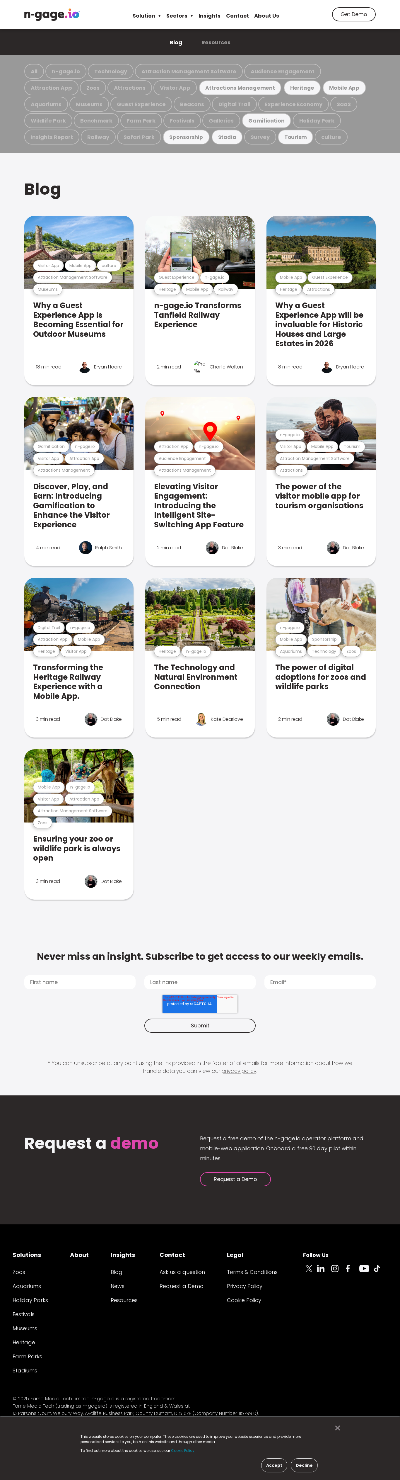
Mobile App (344, 87)
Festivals (182, 120)
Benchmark (96, 120)
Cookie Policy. (183, 1450)
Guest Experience (141, 104)
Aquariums (46, 104)
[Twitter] (310, 1272)
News (117, 1286)
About (79, 1255)
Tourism (295, 137)
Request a (91, 1144)
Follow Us (316, 1255)
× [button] (336, 1428)
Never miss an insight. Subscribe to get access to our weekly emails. (200, 956)
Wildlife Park (48, 120)
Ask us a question (182, 1272)
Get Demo (354, 14)
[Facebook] (352, 1272)
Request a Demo (235, 1179)
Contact (237, 15)
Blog (176, 42)
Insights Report (52, 137)
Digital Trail (234, 104)
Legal (235, 1255)
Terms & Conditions (252, 1272)
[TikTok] (380, 1272)
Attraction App (51, 87)
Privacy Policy (244, 1286)
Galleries (221, 120)
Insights (209, 15)
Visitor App (175, 87)
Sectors (176, 15)
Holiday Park (316, 120)
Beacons (192, 104)
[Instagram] (338, 1272)
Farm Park (141, 120)
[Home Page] (52, 14)
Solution (144, 15)
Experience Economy (293, 104)
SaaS (344, 104)
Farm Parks (27, 1356)
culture (331, 137)
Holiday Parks (30, 1300)
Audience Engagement (282, 71)
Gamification (266, 120)
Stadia (227, 137)
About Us (266, 15)
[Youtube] (366, 1272)
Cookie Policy (244, 1300)
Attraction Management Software (188, 71)
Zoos (93, 87)
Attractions (130, 87)
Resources (215, 42)
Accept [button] (274, 1465)
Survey (260, 137)
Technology (110, 71)
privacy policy (239, 1071)
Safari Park (139, 137)
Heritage (302, 87)
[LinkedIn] (324, 1272)
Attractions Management (240, 87)
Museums (89, 104)
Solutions (27, 1255)
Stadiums (25, 1370)
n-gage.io (66, 71)
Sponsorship (186, 137)
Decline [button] (304, 1465)
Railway (98, 137)
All (34, 71)
